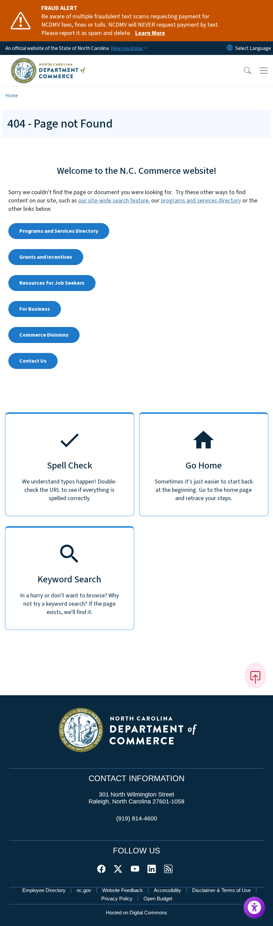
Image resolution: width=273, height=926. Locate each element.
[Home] (48, 62)
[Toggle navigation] (263, 71)
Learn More (150, 33)
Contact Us (33, 361)
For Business (34, 309)
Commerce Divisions (44, 335)
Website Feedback (122, 890)
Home (11, 95)
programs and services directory (201, 200)
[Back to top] (255, 676)
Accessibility (167, 890)
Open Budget (157, 898)
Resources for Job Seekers (52, 283)
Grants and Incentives (45, 257)
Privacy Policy (117, 898)
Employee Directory (44, 890)
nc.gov (84, 890)
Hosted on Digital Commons (136, 912)
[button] (243, 71)
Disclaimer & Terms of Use (221, 890)
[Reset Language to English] (230, 48)
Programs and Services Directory (58, 231)
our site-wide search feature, (114, 200)
